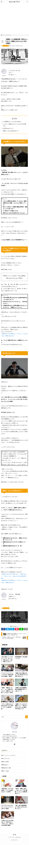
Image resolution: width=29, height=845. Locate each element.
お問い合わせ (18, 837)
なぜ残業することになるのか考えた (12, 121)
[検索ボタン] (1, 1)
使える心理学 (6, 761)
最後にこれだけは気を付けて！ (11, 131)
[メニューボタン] (27, 1)
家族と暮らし (6, 764)
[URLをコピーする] (26, 629)
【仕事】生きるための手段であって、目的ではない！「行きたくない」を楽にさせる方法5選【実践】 (13, 576)
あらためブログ (14, 1)
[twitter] (14, 744)
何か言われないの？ (8, 128)
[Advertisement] (14, 18)
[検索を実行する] (26, 716)
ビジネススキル (5, 45)
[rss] (15, 834)
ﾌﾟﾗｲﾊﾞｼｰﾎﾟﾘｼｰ (11, 837)
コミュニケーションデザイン (9, 755)
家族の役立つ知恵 (7, 767)
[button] (3, 629)
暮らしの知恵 (6, 771)
